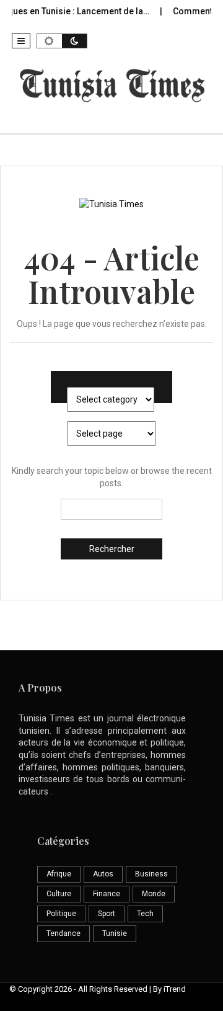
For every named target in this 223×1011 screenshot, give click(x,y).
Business (151, 874)
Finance (106, 893)
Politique (61, 913)
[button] (21, 40)
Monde (153, 893)
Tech (145, 913)
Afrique (58, 874)
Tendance (63, 933)
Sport (106, 913)
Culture (58, 893)
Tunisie (114, 933)
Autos (103, 874)
